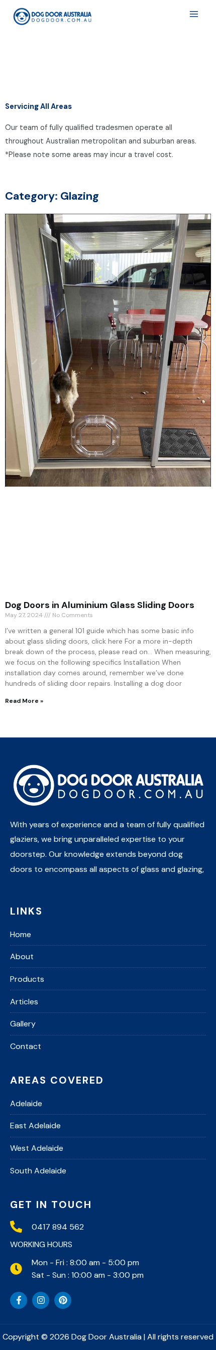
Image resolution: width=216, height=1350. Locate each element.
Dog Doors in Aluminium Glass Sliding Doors (99, 605)
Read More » (24, 701)
